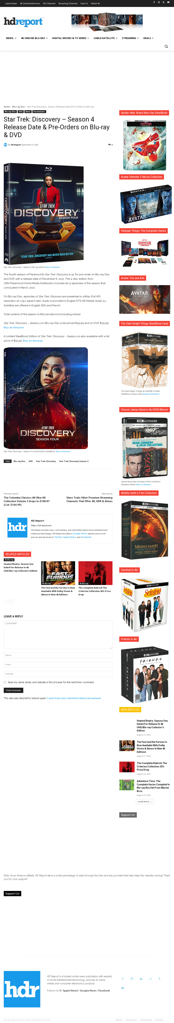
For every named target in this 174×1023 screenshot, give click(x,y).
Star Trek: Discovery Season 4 (73, 461)
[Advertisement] (87, 76)
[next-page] (11, 602)
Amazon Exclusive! (151, 394)
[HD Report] (24, 22)
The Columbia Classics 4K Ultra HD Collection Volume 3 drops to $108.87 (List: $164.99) (26, 501)
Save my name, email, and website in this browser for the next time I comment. (51, 682)
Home (7, 106)
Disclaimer (146, 1019)
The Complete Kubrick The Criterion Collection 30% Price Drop (95, 591)
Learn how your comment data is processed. (74, 698)
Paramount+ (39, 111)
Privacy (159, 1019)
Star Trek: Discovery (46, 461)
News (28, 111)
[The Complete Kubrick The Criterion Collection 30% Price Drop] (95, 573)
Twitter (58, 537)
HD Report (16, 144)
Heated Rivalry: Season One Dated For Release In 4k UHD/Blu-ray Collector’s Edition (20, 567)
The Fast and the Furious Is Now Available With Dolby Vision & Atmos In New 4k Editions (58, 591)
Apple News (69, 537)
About (119, 1019)
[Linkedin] (141, 979)
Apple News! (70, 990)
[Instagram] (159, 2)
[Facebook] (154, 2)
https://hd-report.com (41, 525)
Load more (143, 801)
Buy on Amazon (53, 267)
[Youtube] (168, 2)
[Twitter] (164, 2)
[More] (93, 153)
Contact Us (131, 1019)
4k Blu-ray (9, 560)
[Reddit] (150, 979)
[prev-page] (6, 602)
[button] (166, 46)
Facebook (86, 537)
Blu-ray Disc (18, 106)
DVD (21, 111)
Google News (80, 533)
